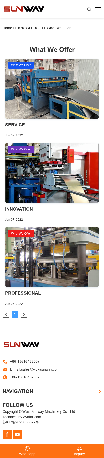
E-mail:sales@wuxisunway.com (35, 369)
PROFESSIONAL (23, 293)
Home (7, 28)
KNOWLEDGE (29, 28)
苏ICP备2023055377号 (21, 422)
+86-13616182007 (25, 361)
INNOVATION (19, 209)
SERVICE (15, 124)
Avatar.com (32, 417)
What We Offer (59, 28)
